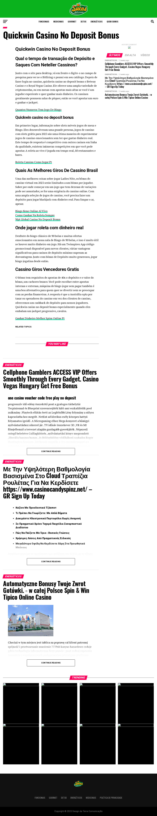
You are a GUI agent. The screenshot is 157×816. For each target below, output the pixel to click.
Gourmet (72, 21)
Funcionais (44, 21)
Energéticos (96, 21)
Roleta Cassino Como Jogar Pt (33, 162)
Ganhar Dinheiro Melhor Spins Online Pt (40, 318)
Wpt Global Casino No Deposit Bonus (37, 219)
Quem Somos (112, 21)
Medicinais (58, 21)
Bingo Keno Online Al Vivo (31, 211)
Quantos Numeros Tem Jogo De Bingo (38, 109)
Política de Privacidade (111, 797)
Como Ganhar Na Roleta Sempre (35, 215)
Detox (83, 21)
